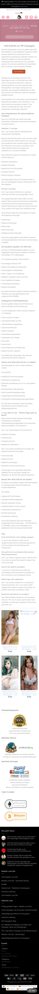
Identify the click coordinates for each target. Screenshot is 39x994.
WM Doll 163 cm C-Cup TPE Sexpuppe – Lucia (10, 694)
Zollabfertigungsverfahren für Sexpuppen (15, 914)
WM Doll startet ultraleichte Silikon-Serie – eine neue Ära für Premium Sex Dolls (21, 844)
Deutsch (17, 13)
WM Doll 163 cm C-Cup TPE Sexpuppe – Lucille (29, 648)
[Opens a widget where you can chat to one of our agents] (32, 990)
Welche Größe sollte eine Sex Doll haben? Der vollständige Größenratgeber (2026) (21, 837)
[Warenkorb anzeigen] (35, 17)
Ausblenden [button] (24, 6)
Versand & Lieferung (8, 892)
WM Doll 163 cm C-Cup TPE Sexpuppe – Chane (29, 694)
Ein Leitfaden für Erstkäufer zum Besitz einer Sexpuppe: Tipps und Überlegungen (16, 926)
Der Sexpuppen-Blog (8, 921)
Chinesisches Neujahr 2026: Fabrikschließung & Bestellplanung (19, 850)
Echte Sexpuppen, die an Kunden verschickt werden (19, 910)
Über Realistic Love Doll (9, 877)
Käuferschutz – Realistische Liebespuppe (15, 888)
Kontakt (4, 884)
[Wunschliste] (31, 17)
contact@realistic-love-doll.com (10, 967)
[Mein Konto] (26, 17)
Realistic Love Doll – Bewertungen (13, 934)
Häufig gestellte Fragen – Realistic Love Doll (16, 906)
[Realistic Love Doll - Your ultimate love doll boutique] (19, 17)
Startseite (5, 26)
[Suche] (3, 17)
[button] (7, 17)
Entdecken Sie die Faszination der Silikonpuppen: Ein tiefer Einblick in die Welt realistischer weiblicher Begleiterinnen (22, 863)
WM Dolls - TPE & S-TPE (19, 26)
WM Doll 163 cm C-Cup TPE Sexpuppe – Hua (10, 648)
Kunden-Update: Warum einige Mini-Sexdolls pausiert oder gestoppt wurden (21, 856)
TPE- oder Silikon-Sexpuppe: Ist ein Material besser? (19, 931)
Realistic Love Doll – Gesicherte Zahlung (15, 881)
